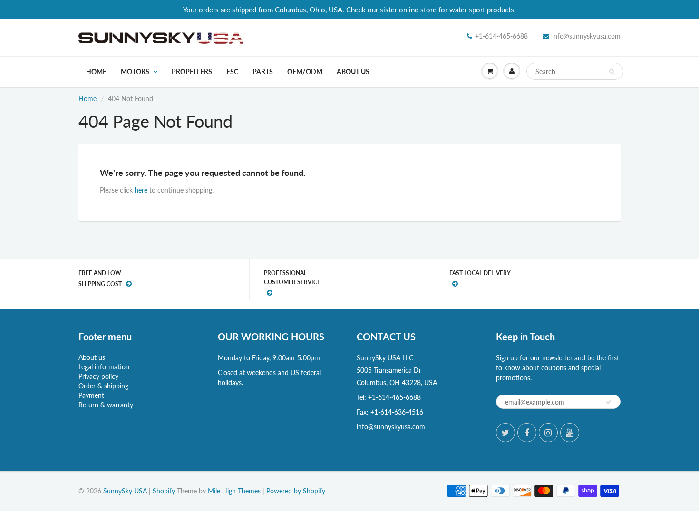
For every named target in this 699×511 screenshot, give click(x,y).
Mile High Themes (234, 491)
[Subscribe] (608, 402)
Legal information (103, 367)
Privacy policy (98, 376)
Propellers (192, 71)
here (141, 190)
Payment (91, 395)
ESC (232, 71)
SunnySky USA (125, 491)
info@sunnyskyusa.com (586, 36)
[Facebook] (526, 432)
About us (353, 71)
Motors (135, 71)
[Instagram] (548, 432)
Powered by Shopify (295, 491)
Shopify (164, 491)
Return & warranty (105, 405)
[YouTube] (569, 432)
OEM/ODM (304, 71)
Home (96, 71)
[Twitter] (505, 432)
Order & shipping (103, 386)
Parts (262, 71)
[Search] (612, 71)
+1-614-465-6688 (501, 36)
